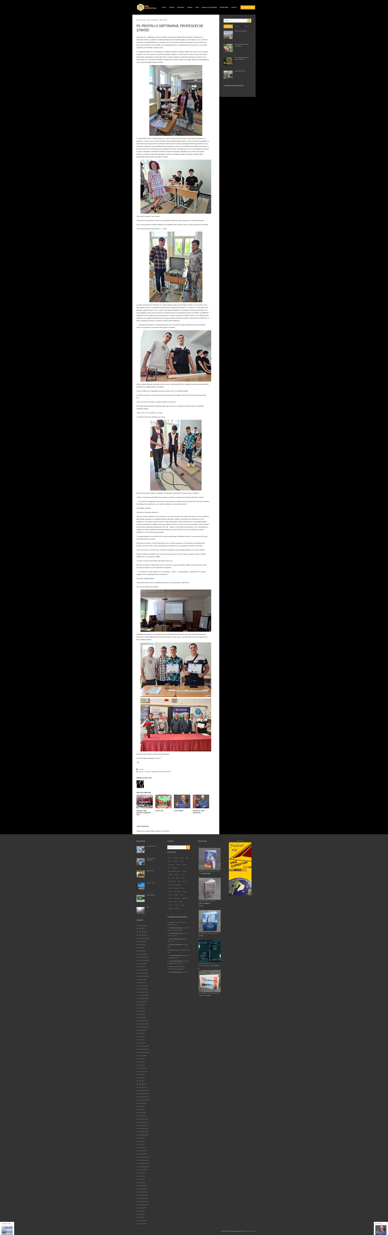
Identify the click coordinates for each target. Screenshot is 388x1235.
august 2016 (142, 1170)
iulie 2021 (141, 1033)
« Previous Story (6, 1223)
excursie (170, 874)
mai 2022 (141, 1011)
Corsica (185, 864)
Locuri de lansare (240, 71)
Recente (237, 26)
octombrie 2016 (143, 1163)
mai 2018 (141, 1109)
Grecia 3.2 (185, 972)
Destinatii (180, 7)
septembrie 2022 (144, 998)
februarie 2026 (143, 932)
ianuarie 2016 (143, 1192)
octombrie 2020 (143, 1049)
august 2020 (142, 1055)
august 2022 (142, 1002)
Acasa (164, 7)
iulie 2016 (141, 1173)
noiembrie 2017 (143, 1128)
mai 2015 (141, 1217)
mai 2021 (141, 1040)
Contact (234, 7)
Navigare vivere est (152, 846)
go (173, 878)
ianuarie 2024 (143, 973)
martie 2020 (142, 1068)
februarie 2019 (143, 1084)
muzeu (184, 891)
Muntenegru (177, 891)
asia (182, 858)
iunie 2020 (142, 1062)
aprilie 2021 (142, 1043)
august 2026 (142, 925)
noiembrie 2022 (143, 995)
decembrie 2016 (143, 1157)
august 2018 (142, 1103)
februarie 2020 (143, 1071)
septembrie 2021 (144, 1027)
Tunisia (176, 905)
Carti (197, 7)
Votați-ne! (159, 811)
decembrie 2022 (143, 992)
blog (187, 858)
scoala (141, 769)
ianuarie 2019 (143, 1087)
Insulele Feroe (172, 881)
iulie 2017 (141, 1138)
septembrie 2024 (144, 960)
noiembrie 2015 (143, 1198)
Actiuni (171, 7)
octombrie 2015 (143, 1201)
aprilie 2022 (142, 1014)
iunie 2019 (142, 1078)
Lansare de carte (176, 885)
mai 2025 (141, 948)
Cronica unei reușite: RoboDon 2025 (143, 812)
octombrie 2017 (143, 1132)
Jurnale (185, 881)
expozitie (177, 874)
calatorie (175, 861)
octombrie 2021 (143, 1024)
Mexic (183, 888)
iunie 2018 (142, 1106)
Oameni (189, 7)
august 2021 (142, 1030)
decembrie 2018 (143, 1090)
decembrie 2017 (143, 1125)
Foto (169, 878)
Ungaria (183, 905)
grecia (182, 878)
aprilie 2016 (142, 1182)
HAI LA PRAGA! (151, 895)
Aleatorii (246, 26)
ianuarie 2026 (143, 935)
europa (184, 871)
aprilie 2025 (142, 951)
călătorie (174, 868)
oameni (170, 895)
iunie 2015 (142, 1214)
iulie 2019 (141, 1074)
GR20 (177, 878)
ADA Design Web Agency (249, 1231)
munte (170, 891)
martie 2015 (142, 1220)
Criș (169, 868)
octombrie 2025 (143, 938)
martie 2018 (142, 1116)
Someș (181, 901)
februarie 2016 (143, 1189)
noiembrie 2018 (143, 1094)
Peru (181, 895)
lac (169, 885)
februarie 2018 (143, 1119)
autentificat (147, 831)
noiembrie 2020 (143, 1046)
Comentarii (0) (154, 20)
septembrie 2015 (144, 1205)
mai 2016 (141, 1179)
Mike (148, 907)
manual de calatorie (173, 888)
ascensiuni (176, 858)
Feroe (183, 874)
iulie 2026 (141, 929)
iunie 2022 (142, 1008)
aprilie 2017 (142, 1147)
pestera (170, 898)
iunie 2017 (142, 1141)
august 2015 (142, 1208)
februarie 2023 (143, 986)
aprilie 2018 (142, 1113)
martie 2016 (142, 1186)
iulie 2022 (141, 1005)
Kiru (150, 778)
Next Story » (378, 1223)
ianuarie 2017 (143, 1154)
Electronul (179, 811)
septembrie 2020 (144, 1052)
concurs (178, 864)
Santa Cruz (185, 898)
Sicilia (175, 901)
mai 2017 (141, 1144)
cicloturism (171, 864)
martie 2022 (142, 1017)
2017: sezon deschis (241, 31)
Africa (169, 858)
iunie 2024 (142, 967)
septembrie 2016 (144, 1167)
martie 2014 (142, 1224)
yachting (177, 908)
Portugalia (177, 898)
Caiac (169, 861)
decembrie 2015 (143, 1195)
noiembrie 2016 (143, 1160)
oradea (176, 895)
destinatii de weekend (174, 871)
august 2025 (142, 941)
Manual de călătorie (209, 7)
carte (181, 861)
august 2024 (142, 963)
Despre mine (224, 7)
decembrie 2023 (143, 976)
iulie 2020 (141, 1059)
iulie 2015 (141, 1211)
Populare (228, 26)
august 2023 (142, 979)
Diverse (164, 20)
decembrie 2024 (143, 957)
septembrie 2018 (144, 1100)
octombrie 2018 (143, 1097)
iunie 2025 (142, 944)
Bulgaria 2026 (150, 870)
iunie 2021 (142, 1036)
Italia (179, 881)
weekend (170, 908)
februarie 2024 (143, 970)
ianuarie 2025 (143, 954)
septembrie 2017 (144, 1135)
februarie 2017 (143, 1151)
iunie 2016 (142, 1176)
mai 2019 (141, 1081)
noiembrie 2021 (143, 1021)
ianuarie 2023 (143, 989)
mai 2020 (141, 1065)
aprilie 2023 (142, 982)
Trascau (170, 905)
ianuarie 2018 (143, 1122)
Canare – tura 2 (151, 882)
